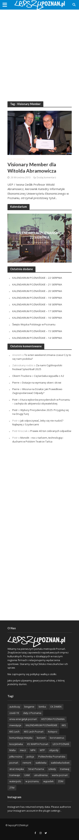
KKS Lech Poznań (34, 731)
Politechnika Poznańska (51, 756)
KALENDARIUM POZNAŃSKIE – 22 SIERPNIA (39, 235)
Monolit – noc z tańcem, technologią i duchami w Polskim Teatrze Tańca (37, 439)
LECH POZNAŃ (61, 744)
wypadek (48, 781)
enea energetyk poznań (23, 719)
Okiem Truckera (21, 376)
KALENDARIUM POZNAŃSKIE (41, 725)
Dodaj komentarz (46, 177)
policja (30, 756)
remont (27, 762)
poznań (13, 762)
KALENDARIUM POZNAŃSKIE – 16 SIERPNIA (37, 317)
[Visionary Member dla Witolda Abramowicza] (39, 132)
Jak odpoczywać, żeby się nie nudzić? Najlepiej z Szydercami (37, 422)
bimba (42, 706)
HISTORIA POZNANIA (53, 719)
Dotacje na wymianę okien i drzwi (41, 382)
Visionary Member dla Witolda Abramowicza (31, 167)
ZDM (60, 781)
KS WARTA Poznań (37, 744)
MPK (32, 750)
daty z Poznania (32, 713)
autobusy (14, 706)
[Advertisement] (39, 53)
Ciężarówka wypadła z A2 (49, 376)
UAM (27, 775)
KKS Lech (14, 731)
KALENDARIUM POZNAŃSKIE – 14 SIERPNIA (37, 338)
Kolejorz (52, 731)
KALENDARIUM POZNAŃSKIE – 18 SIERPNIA (37, 304)
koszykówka (16, 744)
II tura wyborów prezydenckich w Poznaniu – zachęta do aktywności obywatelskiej (41, 401)
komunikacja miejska (20, 737)
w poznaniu (32, 781)
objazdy (53, 750)
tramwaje (14, 775)
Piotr (15, 399)
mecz (23, 750)
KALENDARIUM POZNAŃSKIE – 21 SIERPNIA (37, 284)
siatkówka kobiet (60, 762)
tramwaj (64, 769)
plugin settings (52, 810)
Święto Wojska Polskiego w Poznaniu (33, 324)
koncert (41, 737)
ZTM (11, 787)
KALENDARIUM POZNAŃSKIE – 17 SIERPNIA (37, 311)
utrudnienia (41, 775)
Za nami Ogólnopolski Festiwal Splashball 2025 (37, 367)
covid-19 (14, 713)
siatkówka (40, 762)
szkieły (52, 769)
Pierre (15, 382)
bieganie (29, 706)
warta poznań (60, 775)
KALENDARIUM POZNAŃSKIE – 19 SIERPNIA (37, 297)
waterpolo (15, 781)
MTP (42, 750)
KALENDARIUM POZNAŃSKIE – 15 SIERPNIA (37, 331)
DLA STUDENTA (16, 159)
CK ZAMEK (56, 706)
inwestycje (15, 725)
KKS (64, 725)
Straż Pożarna (36, 769)
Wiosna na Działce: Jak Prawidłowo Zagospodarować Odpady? (37, 391)
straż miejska (16, 769)
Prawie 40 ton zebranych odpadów (50, 431)
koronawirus (57, 737)
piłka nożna (15, 756)
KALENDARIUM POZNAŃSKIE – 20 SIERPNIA (37, 291)
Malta (12, 750)
